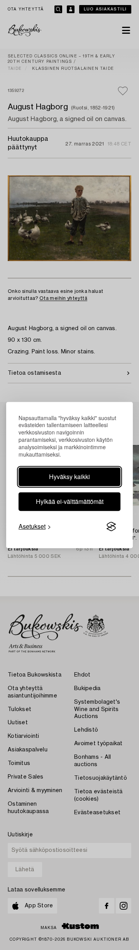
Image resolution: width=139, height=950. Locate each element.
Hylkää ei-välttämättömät (69, 501)
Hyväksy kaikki (69, 476)
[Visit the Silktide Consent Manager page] (111, 526)
